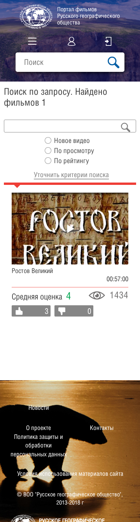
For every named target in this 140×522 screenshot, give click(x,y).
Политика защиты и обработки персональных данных (38, 445)
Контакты (102, 428)
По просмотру (74, 150)
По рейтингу (71, 161)
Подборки (28, 77)
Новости (38, 407)
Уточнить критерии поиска (71, 175)
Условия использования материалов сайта (70, 473)
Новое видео (72, 140)
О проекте (38, 428)
